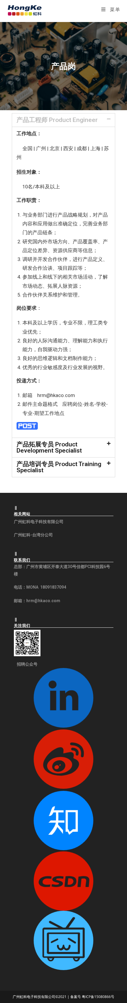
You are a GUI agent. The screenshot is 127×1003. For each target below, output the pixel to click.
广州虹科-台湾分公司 (33, 535)
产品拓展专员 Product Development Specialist (49, 447)
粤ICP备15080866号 (97, 996)
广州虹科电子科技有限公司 (39, 521)
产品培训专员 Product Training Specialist (59, 467)
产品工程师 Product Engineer (57, 119)
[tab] (63, 120)
